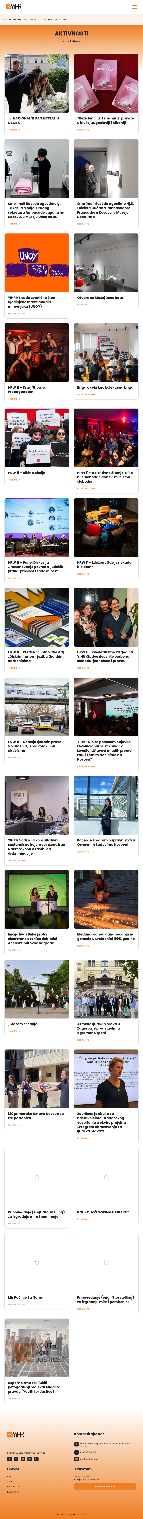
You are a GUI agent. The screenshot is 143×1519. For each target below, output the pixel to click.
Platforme (13, 1491)
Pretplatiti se (14, 1486)
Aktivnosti (31, 19)
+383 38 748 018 (88, 1452)
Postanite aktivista (105, 1486)
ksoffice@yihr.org (89, 1459)
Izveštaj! (12, 1476)
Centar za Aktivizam (54, 19)
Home (64, 41)
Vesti (10, 1481)
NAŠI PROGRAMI (12, 19)
